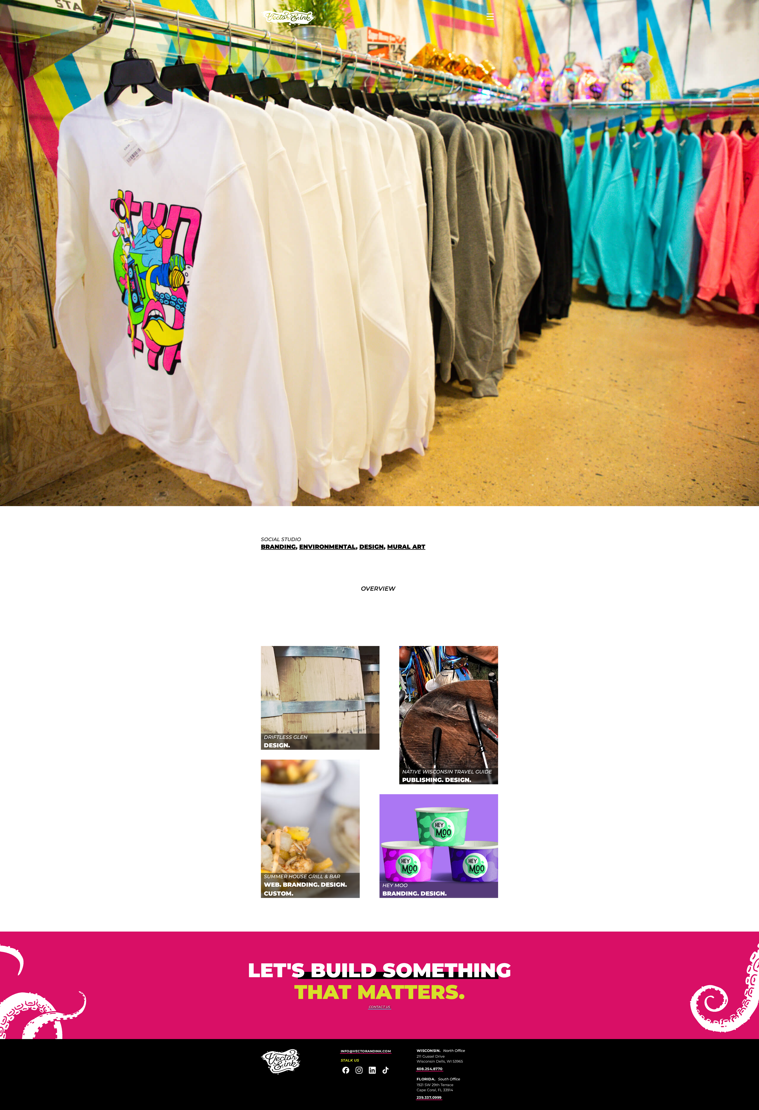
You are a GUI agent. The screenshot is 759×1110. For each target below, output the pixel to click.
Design (371, 546)
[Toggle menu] (490, 17)
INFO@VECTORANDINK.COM (366, 1051)
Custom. (278, 893)
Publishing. (423, 780)
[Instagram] (359, 1070)
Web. (272, 884)
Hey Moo (395, 885)
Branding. (301, 884)
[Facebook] (346, 1070)
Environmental (327, 546)
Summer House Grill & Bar (302, 876)
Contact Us (379, 1007)
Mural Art (406, 546)
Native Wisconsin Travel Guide (447, 772)
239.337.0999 (429, 1097)
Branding (278, 546)
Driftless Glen (285, 737)
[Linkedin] (372, 1070)
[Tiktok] (385, 1070)
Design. (277, 745)
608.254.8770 (430, 1069)
